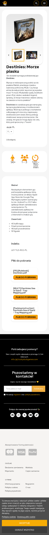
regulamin (17, 395)
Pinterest (31, 139)
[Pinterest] (36, 415)
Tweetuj (25, 139)
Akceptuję (24, 523)
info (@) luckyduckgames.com (24, 359)
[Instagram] (18, 415)
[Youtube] (30, 415)
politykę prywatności (32, 395)
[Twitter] (24, 415)
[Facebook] (12, 415)
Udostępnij (18, 139)
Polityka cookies (9, 517)
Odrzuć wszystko (24, 530)
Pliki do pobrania (26, 277)
